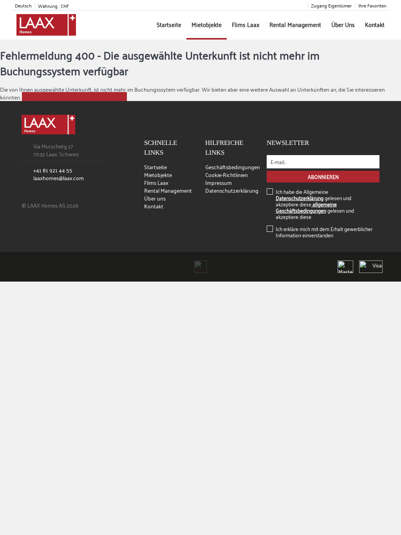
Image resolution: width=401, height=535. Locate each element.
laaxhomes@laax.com (58, 178)
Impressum (218, 182)
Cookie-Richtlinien (226, 174)
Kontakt (375, 24)
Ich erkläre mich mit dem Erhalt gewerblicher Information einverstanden (324, 232)
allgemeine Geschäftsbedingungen (306, 207)
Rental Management (295, 24)
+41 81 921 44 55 (52, 170)
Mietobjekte (206, 24)
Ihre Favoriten (372, 5)
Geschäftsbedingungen (232, 167)
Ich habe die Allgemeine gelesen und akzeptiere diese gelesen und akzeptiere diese (315, 204)
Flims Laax (245, 24)
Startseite (169, 24)
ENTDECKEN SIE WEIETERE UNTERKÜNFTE (74, 97)
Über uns (343, 24)
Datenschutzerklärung (231, 190)
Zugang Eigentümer (331, 5)
